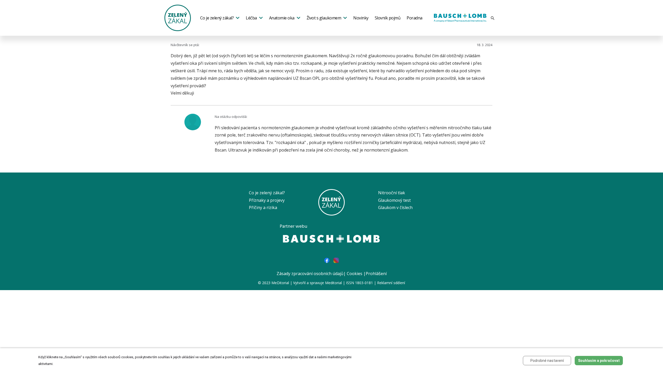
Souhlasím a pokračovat (599, 360)
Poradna (414, 18)
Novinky (361, 18)
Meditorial (333, 282)
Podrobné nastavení (547, 360)
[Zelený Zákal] (177, 17)
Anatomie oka (281, 18)
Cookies (354, 273)
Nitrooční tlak (391, 193)
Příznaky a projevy (267, 200)
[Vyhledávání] (493, 18)
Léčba (251, 18)
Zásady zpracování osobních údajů (310, 273)
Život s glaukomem (324, 18)
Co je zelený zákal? (217, 18)
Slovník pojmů (388, 18)
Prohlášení (376, 273)
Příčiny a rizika (263, 207)
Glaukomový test (394, 200)
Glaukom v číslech (395, 207)
